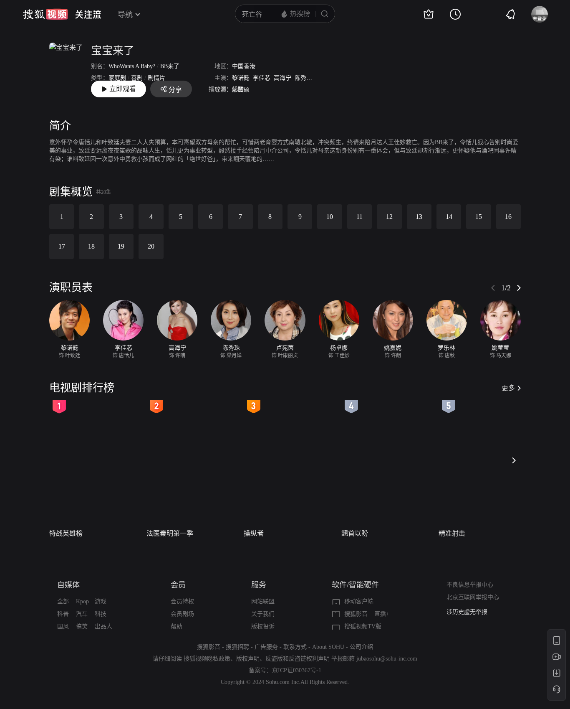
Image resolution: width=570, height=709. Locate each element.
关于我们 (263, 614)
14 (449, 216)
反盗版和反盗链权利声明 (297, 659)
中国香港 (243, 66)
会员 (178, 585)
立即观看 (122, 88)
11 (359, 216)
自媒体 (68, 585)
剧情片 (156, 78)
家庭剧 (117, 78)
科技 (100, 614)
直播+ (381, 614)
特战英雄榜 (66, 533)
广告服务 (266, 647)
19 (121, 246)
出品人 (103, 626)
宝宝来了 (112, 51)
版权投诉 (263, 626)
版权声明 (248, 659)
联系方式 (295, 647)
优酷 (238, 89)
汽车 (82, 614)
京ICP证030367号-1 (296, 670)
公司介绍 (361, 647)
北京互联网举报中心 (472, 597)
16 (508, 216)
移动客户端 (358, 601)
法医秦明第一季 (169, 533)
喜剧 (137, 78)
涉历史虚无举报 (466, 612)
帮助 (176, 626)
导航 (125, 14)
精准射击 (452, 533)
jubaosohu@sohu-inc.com (386, 659)
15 (478, 216)
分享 (175, 89)
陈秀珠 (303, 78)
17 (61, 246)
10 (329, 216)
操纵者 (254, 533)
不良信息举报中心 (469, 585)
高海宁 (282, 78)
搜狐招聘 (237, 647)
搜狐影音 (356, 614)
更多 (508, 387)
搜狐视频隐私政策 (207, 659)
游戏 (100, 601)
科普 (63, 614)
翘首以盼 (354, 533)
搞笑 (82, 626)
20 (151, 246)
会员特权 (182, 601)
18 (91, 246)
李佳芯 (261, 78)
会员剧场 (182, 614)
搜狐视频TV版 (362, 626)
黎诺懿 (241, 78)
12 (389, 216)
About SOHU (328, 647)
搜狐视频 (45, 14)
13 (419, 216)
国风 (63, 626)
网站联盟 (263, 601)
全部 (63, 601)
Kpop (82, 601)
